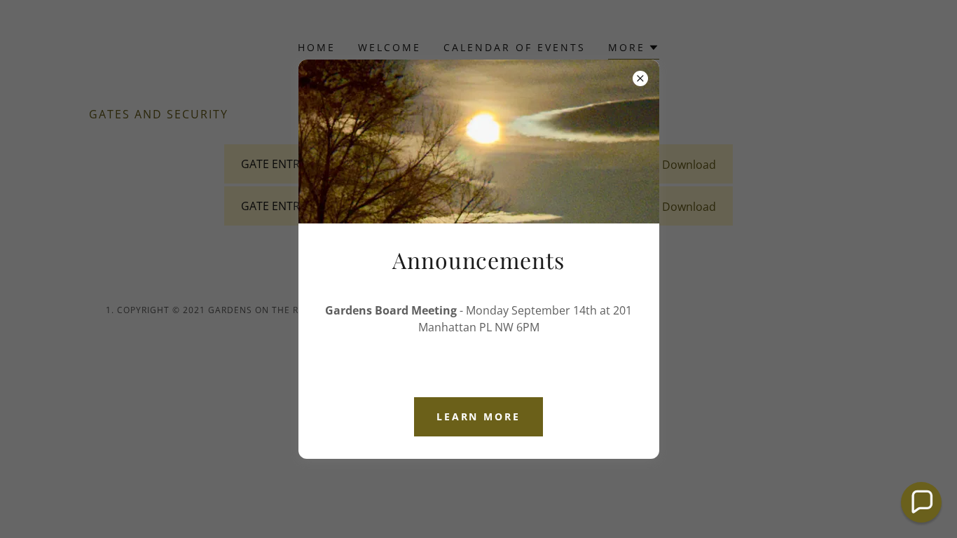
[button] (921, 502)
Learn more (478, 416)
